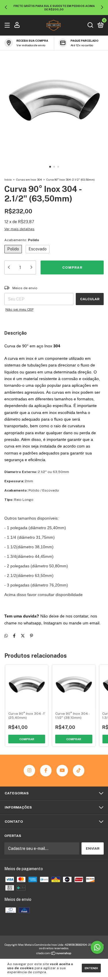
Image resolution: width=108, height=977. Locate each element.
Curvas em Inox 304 (29, 179)
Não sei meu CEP (19, 309)
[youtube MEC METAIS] (62, 770)
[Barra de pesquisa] (90, 25)
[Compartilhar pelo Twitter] (23, 635)
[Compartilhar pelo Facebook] (14, 635)
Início (8, 179)
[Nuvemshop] (54, 953)
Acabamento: (21, 240)
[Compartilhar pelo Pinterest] (31, 635)
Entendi (91, 968)
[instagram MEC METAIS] (29, 770)
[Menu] (8, 25)
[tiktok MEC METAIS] (78, 770)
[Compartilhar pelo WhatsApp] (6, 635)
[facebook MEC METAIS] (46, 770)
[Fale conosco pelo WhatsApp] (97, 947)
